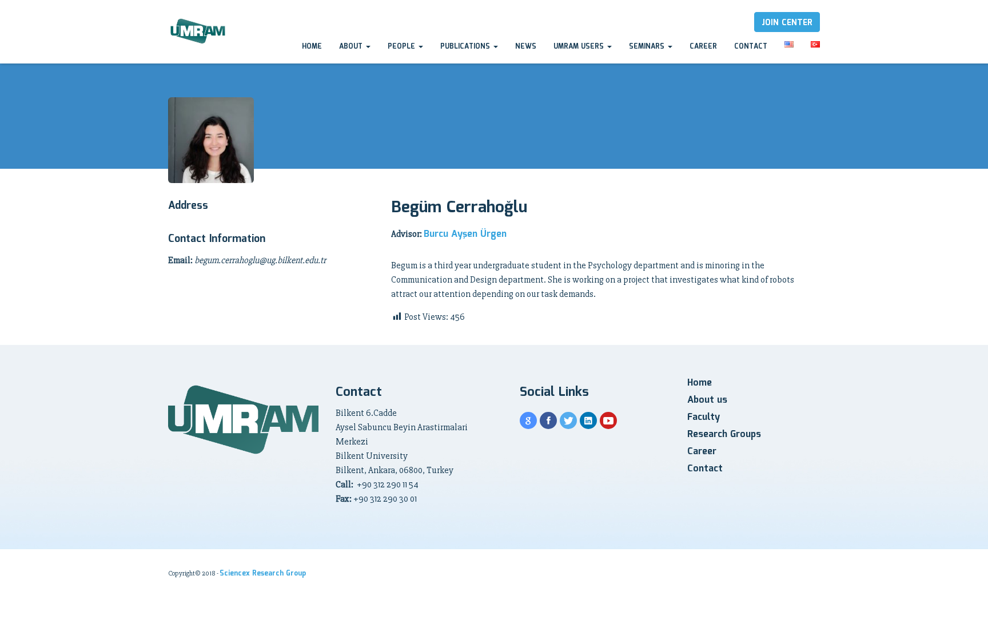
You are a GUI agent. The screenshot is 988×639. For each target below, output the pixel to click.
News (525, 46)
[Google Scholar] (528, 420)
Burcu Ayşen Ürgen (465, 234)
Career (703, 46)
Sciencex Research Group (263, 573)
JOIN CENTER (787, 23)
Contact (750, 46)
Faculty (703, 417)
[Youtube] (608, 420)
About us (707, 400)
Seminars (648, 46)
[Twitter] (568, 420)
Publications (466, 46)
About (352, 46)
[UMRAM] (199, 31)
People (402, 46)
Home (312, 46)
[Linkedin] (588, 420)
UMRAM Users (579, 46)
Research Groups (724, 434)
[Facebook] (548, 420)
